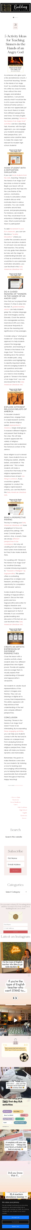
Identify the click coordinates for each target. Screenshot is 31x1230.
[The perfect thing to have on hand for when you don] (15, 1051)
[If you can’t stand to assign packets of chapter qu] (15, 1020)
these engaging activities (13, 731)
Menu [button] (16, 17)
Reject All (15, 1226)
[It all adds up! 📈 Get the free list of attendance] (15, 1176)
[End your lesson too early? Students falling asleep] (15, 1082)
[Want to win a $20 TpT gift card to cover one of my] (15, 989)
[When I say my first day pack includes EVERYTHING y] (15, 1145)
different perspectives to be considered (11, 541)
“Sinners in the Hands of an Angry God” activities (15, 121)
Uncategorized (19, 785)
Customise (15, 1222)
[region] (15, 1215)
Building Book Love (15, 7)
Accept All (15, 1217)
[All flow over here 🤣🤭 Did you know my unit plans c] (15, 957)
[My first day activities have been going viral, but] (15, 1114)
